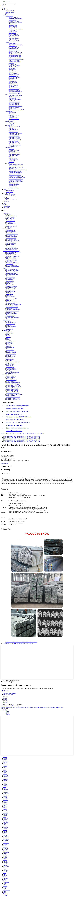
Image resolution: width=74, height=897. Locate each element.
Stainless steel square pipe (15, 175)
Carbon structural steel (14, 152)
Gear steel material (13, 159)
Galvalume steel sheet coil (15, 99)
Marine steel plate (13, 23)
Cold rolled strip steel (14, 38)
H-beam (8, 338)
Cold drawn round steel (14, 154)
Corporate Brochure (10, 196)
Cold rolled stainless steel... (14, 431)
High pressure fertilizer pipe (15, 91)
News (4, 189)
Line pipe (11, 80)
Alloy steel (11, 149)
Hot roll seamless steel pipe (15, 52)
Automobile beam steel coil (15, 22)
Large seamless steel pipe (15, 56)
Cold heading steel (13, 155)
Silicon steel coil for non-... (14, 414)
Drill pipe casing (13, 73)
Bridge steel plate (13, 26)
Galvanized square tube (14, 137)
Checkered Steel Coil (14, 40)
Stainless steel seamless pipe (15, 172)
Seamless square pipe (14, 60)
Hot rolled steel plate (14, 17)
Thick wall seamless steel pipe (16, 53)
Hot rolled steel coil (13, 34)
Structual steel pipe (13, 85)
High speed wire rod (14, 115)
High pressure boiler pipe (15, 90)
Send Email (3, 709)
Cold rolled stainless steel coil (16, 167)
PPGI (7, 94)
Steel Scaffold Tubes (14, 47)
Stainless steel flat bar (14, 188)
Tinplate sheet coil (13, 146)
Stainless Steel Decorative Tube (8, 707)
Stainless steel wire (13, 186)
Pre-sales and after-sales (11, 199)
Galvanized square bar (14, 136)
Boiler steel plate (13, 25)
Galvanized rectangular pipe (15, 133)
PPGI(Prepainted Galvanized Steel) (11, 251)
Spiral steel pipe (12, 64)
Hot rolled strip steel (13, 37)
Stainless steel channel (14, 184)
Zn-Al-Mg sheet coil (14, 107)
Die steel (11, 156)
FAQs (7, 198)
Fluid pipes (11, 86)
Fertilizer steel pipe (13, 66)
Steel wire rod (12, 112)
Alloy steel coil (12, 33)
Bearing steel (12, 151)
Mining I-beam (9, 333)
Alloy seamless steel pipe (15, 57)
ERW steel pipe (12, 43)
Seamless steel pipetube (14, 50)
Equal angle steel (13, 123)
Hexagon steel (9, 342)
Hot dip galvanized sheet (15, 145)
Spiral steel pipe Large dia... (14, 425)
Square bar (11, 124)
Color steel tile (12, 98)
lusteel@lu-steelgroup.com (9, 693)
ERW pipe (11, 63)
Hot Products (4, 706)
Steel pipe (11, 70)
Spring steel (12, 30)
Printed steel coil (13, 108)
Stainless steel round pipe (15, 173)
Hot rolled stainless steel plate (16, 164)
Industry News (9, 192)
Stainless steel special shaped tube (17, 177)
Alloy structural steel (14, 150)
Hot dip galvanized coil (14, 143)
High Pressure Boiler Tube (43, 707)
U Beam (52, 707)
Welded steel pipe (13, 46)
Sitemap (9, 706)
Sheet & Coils (9, 16)
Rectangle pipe (12, 69)
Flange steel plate (13, 27)
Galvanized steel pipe (14, 141)
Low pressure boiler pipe (15, 87)
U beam (8, 335)
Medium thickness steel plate (15, 18)
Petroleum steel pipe (13, 48)
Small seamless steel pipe (15, 55)
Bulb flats (8, 344)
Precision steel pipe (13, 51)
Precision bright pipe (14, 74)
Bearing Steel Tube (58, 707)
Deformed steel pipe (13, 76)
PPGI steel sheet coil (14, 103)
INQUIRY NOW (5, 690)
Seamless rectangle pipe (14, 61)
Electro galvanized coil (14, 126)
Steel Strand (12, 116)
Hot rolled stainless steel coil (15, 166)
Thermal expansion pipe (14, 65)
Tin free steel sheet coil (14, 102)
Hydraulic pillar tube (14, 89)
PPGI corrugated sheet (14, 96)
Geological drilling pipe (14, 77)
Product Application (10, 194)
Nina (8, 711)
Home (4, 8)
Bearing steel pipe (13, 83)
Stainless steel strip (13, 168)
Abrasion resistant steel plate (15, 29)
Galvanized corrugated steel (15, 95)
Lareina (8, 714)
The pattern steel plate (14, 21)
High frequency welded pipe (15, 44)
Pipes (7, 42)
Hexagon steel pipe (13, 72)
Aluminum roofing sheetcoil (15, 106)
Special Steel (9, 147)
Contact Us (6, 201)
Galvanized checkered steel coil (16, 109)
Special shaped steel (10, 341)
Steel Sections (9, 121)
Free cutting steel (13, 158)
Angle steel (6, 207)
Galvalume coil (12, 128)
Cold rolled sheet (13, 39)
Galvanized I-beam (13, 132)
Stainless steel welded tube (15, 171)
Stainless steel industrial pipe (15, 180)
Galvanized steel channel (15, 139)
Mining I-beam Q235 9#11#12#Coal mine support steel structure (18, 643)
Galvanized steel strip (14, 142)
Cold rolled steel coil (14, 35)
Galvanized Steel (10, 125)
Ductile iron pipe (13, 82)
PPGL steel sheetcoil (14, 104)
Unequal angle (9, 343)
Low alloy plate (12, 20)
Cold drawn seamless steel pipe (16, 59)
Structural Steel (9, 111)
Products (5, 14)
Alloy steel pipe (12, 81)
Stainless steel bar (13, 185)
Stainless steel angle (13, 182)
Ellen (8, 712)
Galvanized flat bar (13, 129)
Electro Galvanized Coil (21, 707)
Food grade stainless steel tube (16, 181)
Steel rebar (11, 120)
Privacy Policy (15, 706)
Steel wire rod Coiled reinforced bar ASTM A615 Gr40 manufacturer (21, 642)
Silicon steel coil (13, 31)
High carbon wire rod (14, 119)
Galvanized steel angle (14, 138)
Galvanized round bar (14, 134)
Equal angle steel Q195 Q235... (15, 419)
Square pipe (12, 68)
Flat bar (8, 334)
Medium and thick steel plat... (15, 408)
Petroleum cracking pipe (14, 93)
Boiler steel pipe (13, 78)
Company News (10, 190)
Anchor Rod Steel (13, 117)
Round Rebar (12, 113)
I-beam (8, 339)
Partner (8, 13)
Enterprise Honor (10, 12)
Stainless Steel (9, 163)
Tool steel (11, 162)
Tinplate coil (12, 100)
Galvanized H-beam (13, 130)
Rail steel (8, 337)
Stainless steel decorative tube (16, 179)
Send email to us (4, 463)
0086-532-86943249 (8, 694)
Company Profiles (10, 10)
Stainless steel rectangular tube (16, 176)
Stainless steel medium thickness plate (17, 169)
